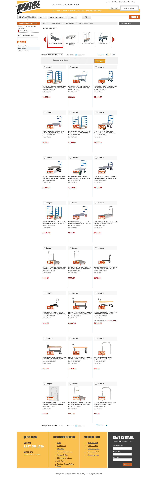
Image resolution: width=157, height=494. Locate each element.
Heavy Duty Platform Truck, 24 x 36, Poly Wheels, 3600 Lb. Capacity (105, 86)
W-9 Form (61, 461)
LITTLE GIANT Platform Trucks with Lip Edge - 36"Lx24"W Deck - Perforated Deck (105, 223)
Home (44, 23)
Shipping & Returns (64, 458)
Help (42, 17)
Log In (108, 2)
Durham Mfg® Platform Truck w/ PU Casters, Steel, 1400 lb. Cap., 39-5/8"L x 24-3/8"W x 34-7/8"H (105, 268)
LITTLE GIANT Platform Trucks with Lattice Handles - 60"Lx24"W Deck (54, 86)
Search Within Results (25, 35)
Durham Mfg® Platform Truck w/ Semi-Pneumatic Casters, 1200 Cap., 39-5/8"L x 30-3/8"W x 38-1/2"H (54, 314)
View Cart (114, 2)
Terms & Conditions (64, 452)
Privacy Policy (62, 455)
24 (76, 55)
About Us (60, 449)
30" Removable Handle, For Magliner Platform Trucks (103, 358)
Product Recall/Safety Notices (64, 465)
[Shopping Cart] (115, 7)
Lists (72, 17)
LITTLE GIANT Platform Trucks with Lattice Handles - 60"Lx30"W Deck (54, 222)
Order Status (93, 446)
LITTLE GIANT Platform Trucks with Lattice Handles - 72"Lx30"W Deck (79, 132)
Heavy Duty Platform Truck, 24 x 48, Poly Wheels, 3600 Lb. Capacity (54, 132)
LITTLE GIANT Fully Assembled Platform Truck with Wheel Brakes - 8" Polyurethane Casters (79, 223)
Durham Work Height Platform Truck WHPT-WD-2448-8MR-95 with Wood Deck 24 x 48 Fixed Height (54, 359)
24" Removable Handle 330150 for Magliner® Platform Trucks (105, 403)
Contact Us (122, 2)
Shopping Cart (93, 452)
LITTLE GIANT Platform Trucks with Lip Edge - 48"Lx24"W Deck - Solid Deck (54, 268)
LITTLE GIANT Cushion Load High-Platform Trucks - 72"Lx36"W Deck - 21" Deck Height (105, 178)
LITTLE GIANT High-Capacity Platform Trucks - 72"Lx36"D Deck (79, 177)
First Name (116, 451)
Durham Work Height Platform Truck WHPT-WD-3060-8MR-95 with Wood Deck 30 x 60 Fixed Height (80, 314)
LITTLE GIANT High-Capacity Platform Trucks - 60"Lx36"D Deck (105, 132)
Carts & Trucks (55, 23)
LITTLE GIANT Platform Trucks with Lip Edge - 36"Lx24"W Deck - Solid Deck (79, 404)
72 (79, 55)
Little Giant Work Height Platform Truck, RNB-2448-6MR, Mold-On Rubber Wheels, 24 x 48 (79, 87)
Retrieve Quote (93, 449)
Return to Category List (28, 23)
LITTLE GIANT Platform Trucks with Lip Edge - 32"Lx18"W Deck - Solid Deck (79, 268)
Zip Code (116, 457)
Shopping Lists (93, 455)
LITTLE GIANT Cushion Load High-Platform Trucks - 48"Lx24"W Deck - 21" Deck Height (54, 178)
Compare (99, 61)
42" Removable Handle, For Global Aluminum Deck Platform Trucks (54, 403)
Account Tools (57, 17)
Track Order (131, 2)
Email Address (118, 446)
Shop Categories (27, 17)
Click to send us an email (32, 455)
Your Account (93, 443)
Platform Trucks (69, 23)
